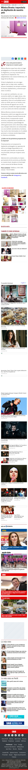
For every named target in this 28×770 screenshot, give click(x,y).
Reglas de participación (20, 755)
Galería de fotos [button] (21, 18)
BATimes (23, 741)
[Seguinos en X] (12, 735)
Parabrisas (11, 741)
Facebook (4, 177)
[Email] (25, 59)
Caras (15, 744)
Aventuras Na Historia (10, 747)
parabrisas (14, 598)
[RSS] (19, 735)
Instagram (17, 175)
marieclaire (14, 553)
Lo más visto (6, 642)
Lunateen (17, 741)
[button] (14, 29)
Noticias (11, 739)
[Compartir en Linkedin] (22, 59)
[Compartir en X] (16, 59)
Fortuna (24, 739)
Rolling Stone (20, 747)
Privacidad (5, 755)
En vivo (24, 1)
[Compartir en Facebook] (13, 59)
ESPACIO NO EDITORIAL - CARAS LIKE (8, 5)
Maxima (20, 749)
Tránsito (14, 757)
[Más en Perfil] (9, 526)
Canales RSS (5, 752)
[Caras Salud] (14, 718)
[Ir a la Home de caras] (6, 2)
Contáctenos (22, 752)
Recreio (15, 749)
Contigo (20, 744)
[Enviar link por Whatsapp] (19, 59)
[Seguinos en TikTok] (16, 735)
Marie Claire (18, 739)
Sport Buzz (8, 749)
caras (14, 575)
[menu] (2, 2)
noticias (14, 531)
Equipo (11, 755)
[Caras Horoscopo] (14, 724)
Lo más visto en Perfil (9, 678)
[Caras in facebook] (9, 735)
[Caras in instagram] (5, 735)
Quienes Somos (14, 752)
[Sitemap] (22, 735)
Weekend (4, 741)
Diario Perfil (5, 739)
